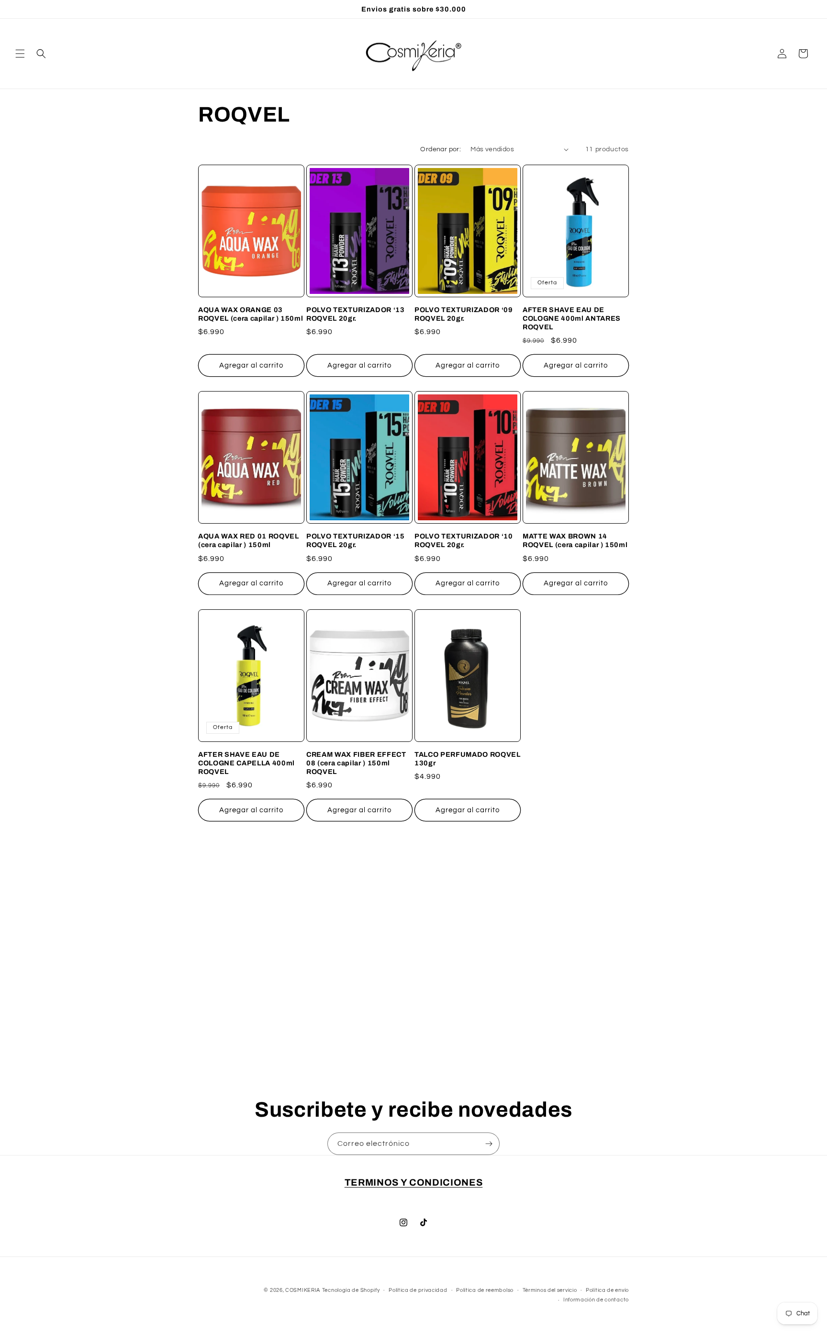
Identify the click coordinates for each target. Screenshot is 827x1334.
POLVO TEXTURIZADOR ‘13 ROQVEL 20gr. (355, 314)
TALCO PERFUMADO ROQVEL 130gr (467, 759)
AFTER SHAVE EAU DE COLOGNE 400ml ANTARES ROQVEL (572, 318)
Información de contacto (596, 1299)
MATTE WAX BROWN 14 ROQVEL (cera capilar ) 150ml (575, 540)
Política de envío (607, 1290)
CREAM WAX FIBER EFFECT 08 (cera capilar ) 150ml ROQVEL (356, 763)
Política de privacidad (418, 1290)
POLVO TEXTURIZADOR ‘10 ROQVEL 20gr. (463, 540)
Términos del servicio (550, 1290)
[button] (20, 53)
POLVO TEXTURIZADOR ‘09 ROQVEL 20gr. (463, 314)
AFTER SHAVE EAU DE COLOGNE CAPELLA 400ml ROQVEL (246, 763)
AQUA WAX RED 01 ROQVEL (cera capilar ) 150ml (248, 540)
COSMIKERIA (302, 1290)
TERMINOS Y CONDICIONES (414, 1182)
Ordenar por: (440, 149)
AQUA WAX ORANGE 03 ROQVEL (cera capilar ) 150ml (250, 314)
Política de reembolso (485, 1290)
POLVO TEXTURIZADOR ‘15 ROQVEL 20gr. (355, 540)
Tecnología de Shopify (351, 1290)
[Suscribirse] (488, 1143)
